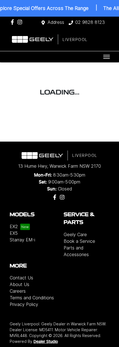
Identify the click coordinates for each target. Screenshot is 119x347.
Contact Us (21, 277)
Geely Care (75, 234)
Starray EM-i (22, 240)
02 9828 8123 (90, 22)
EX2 (14, 226)
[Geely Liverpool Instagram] (21, 22)
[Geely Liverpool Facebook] (13, 22)
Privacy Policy (24, 304)
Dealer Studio (45, 342)
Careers (18, 291)
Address (56, 22)
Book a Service (79, 241)
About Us (19, 284)
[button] (106, 56)
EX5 (14, 233)
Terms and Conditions (32, 297)
